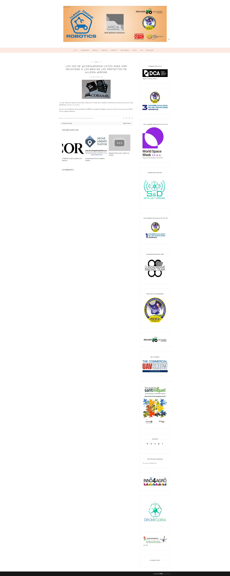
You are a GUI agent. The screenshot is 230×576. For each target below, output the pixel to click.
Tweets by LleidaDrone (149, 463)
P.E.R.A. (134, 50)
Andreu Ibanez (95, 77)
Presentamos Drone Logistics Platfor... (95, 159)
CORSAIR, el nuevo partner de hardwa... (72, 159)
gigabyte (91, 118)
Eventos (95, 50)
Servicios (104, 50)
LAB (142, 50)
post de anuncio (75, 105)
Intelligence (125, 50)
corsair (96, 62)
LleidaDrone (85, 50)
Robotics (114, 50)
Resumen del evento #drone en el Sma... (119, 154)
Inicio (75, 50)
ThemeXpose (167, 574)
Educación (149, 50)
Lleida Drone (67, 7)
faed (86, 118)
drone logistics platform (76, 118)
